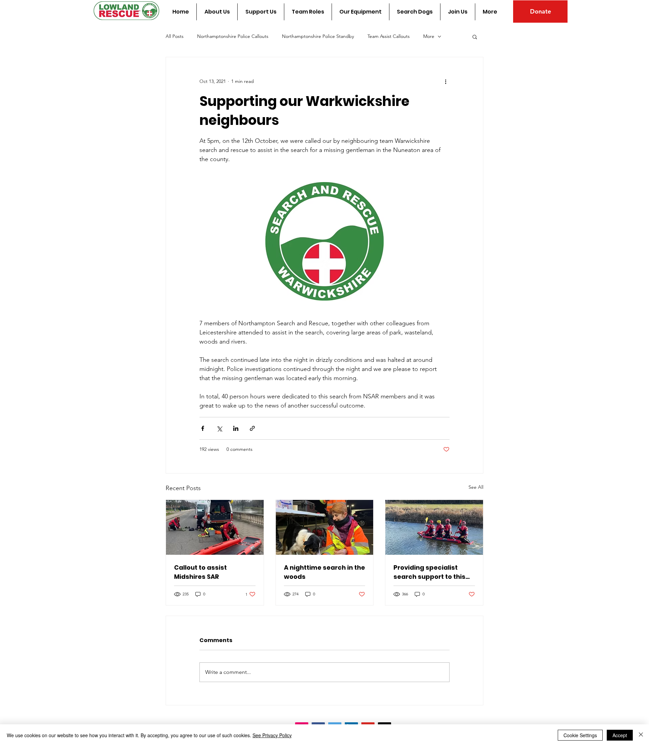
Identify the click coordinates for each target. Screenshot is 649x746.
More (428, 36)
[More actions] (445, 82)
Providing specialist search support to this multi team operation (429, 572)
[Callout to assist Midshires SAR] (215, 527)
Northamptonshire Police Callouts (232, 36)
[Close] (641, 735)
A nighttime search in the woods (324, 572)
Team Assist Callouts (388, 36)
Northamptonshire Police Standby (318, 36)
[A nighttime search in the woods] (325, 527)
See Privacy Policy (272, 735)
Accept (619, 735)
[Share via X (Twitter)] (219, 428)
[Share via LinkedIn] (236, 428)
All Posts (175, 36)
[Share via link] (252, 428)
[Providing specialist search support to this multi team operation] (434, 527)
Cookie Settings (580, 735)
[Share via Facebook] (202, 428)
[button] (475, 36)
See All (475, 487)
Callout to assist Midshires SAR (200, 572)
